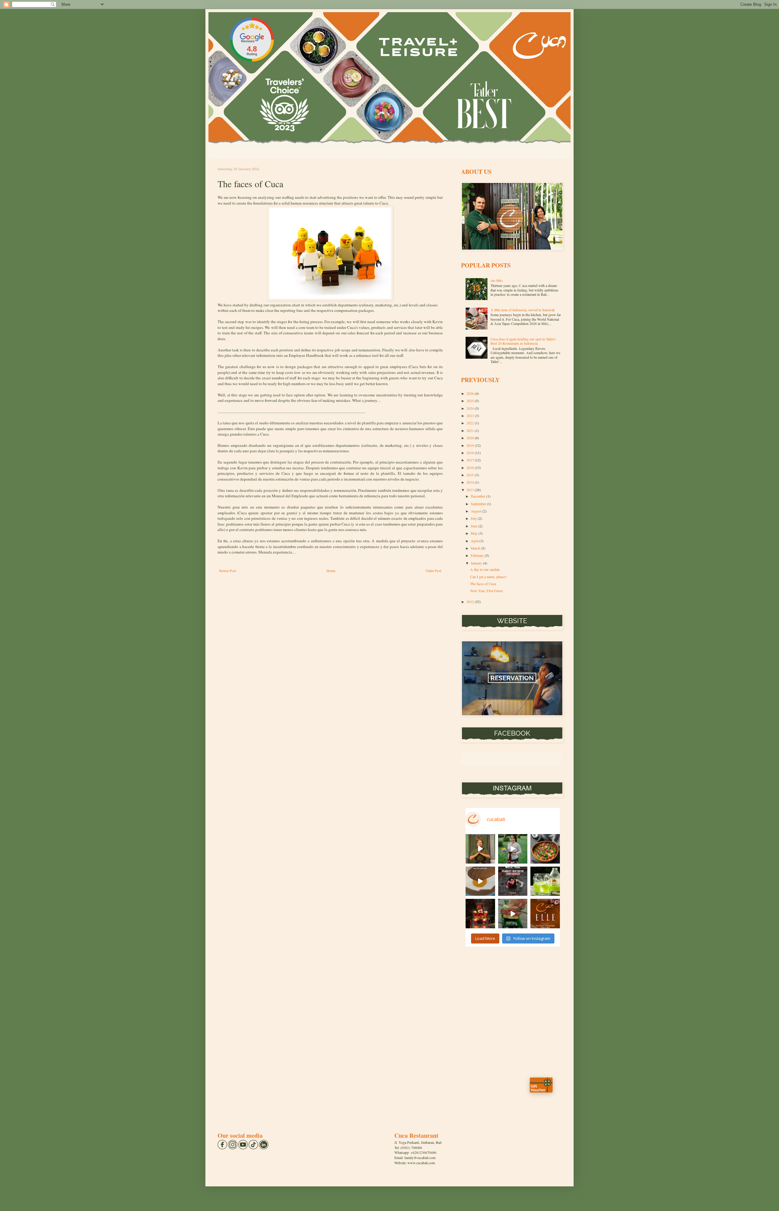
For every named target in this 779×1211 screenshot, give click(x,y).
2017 (470, 459)
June (474, 525)
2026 (470, 393)
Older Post (433, 570)
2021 (470, 430)
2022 (470, 422)
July (474, 518)
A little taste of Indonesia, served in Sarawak (523, 309)
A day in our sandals (485, 569)
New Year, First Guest (486, 590)
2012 (470, 601)
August (476, 511)
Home (331, 570)
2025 (470, 400)
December (478, 496)
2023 (470, 415)
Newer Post (227, 570)
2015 (470, 474)
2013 (470, 489)
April (475, 540)
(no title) (497, 280)
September (479, 503)
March (476, 548)
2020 (470, 437)
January (477, 563)
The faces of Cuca (483, 583)
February (478, 555)
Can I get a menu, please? (488, 576)
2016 (470, 467)
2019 (470, 445)
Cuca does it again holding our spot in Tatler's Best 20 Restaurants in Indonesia (523, 341)
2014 (470, 482)
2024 (470, 408)
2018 (470, 452)
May (474, 533)
